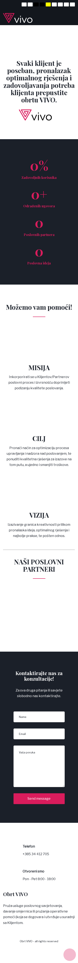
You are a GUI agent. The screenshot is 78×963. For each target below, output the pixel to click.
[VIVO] (21, 18)
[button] (69, 954)
